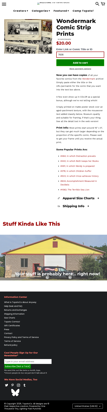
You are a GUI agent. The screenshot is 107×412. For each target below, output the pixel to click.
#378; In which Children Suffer (75, 171)
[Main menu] (4, 4)
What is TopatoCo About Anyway (20, 302)
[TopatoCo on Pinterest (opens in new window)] (12, 387)
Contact (8, 333)
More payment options (80, 69)
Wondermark (88, 79)
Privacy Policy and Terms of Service (21, 337)
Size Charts (9, 317)
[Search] (97, 4)
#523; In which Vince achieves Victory (79, 176)
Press (6, 329)
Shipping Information (14, 314)
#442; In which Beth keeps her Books (79, 161)
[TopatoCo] (53, 3)
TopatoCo (27, 403)
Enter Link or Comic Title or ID (74, 49)
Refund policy (10, 345)
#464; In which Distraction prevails (78, 156)
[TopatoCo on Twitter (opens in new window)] (6, 387)
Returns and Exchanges (15, 310)
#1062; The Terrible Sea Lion (74, 189)
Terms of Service (12, 341)
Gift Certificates (12, 325)
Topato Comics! (12, 321)
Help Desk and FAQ (13, 306)
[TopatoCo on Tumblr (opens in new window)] (24, 387)
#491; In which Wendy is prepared (77, 166)
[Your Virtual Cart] (103, 4)
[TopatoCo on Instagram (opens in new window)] (18, 387)
